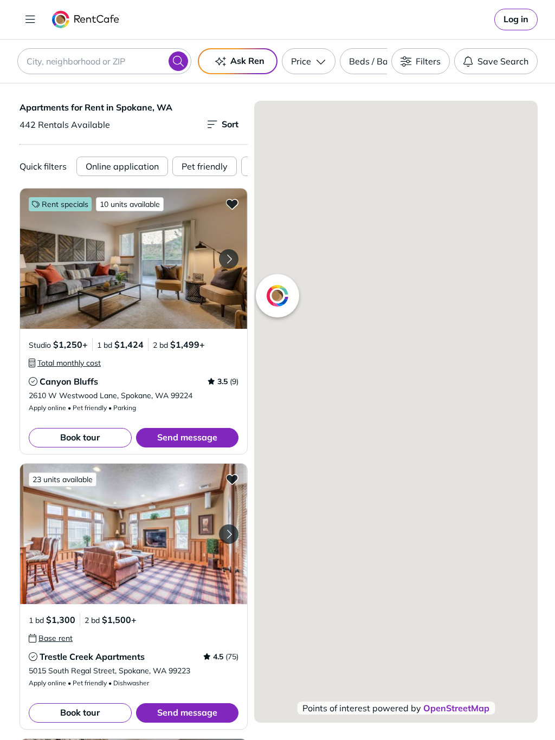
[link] (516, 19)
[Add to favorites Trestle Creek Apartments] (232, 479)
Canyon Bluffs (69, 381)
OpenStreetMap (456, 708)
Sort (230, 124)
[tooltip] (65, 363)
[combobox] (104, 61)
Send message (187, 437)
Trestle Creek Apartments (92, 656)
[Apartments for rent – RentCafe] (86, 19)
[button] (133, 259)
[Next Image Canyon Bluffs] (228, 259)
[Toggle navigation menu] (30, 20)
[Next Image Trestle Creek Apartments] (228, 534)
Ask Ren (247, 60)
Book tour (80, 437)
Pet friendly (205, 166)
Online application (122, 166)
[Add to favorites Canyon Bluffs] (232, 203)
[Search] (178, 61)
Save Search (502, 61)
